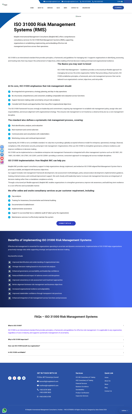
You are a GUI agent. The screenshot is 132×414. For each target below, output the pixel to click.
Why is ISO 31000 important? (66, 339)
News (65, 7)
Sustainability (80, 389)
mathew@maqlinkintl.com (70, 1)
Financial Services (81, 383)
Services (50, 7)
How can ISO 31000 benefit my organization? (66, 346)
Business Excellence (82, 386)
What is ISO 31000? (66, 326)
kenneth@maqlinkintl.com (52, 1)
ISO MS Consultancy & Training (85, 377)
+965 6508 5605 (98, 1)
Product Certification (82, 393)
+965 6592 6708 (45, 397)
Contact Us (74, 7)
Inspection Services (82, 396)
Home (32, 7)
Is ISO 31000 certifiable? (66, 352)
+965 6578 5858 (86, 1)
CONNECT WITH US (66, 223)
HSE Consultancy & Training (84, 380)
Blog (58, 7)
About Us (40, 7)
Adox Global (99, 410)
